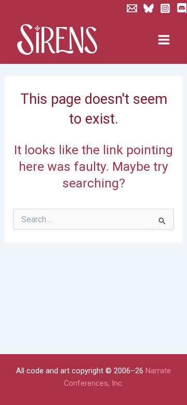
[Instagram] (165, 8)
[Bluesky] (148, 8)
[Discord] (182, 8)
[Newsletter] (132, 8)
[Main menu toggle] (164, 40)
